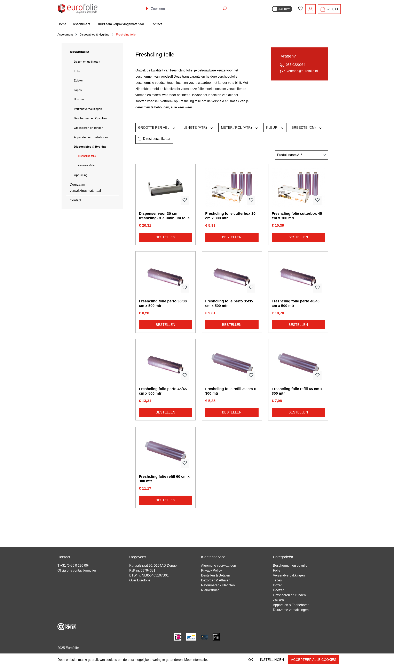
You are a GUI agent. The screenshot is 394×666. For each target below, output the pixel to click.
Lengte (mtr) (195, 127)
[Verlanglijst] (300, 8)
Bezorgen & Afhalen (215, 580)
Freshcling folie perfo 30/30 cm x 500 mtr (163, 303)
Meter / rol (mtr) (237, 127)
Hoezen (79, 99)
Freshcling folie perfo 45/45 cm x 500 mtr (163, 391)
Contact (75, 200)
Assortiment (79, 52)
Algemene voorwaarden (218, 565)
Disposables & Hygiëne (90, 146)
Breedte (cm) (304, 127)
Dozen (278, 585)
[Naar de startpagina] (77, 8)
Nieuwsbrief (210, 590)
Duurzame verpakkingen (291, 610)
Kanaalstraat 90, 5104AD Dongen (154, 565)
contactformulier (84, 570)
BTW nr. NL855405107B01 (149, 575)
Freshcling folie (87, 156)
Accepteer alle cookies (313, 659)
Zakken (79, 80)
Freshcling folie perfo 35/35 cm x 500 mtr (229, 303)
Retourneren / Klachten (218, 585)
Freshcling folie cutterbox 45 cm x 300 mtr (297, 215)
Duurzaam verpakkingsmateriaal (85, 187)
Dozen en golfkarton (87, 61)
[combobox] (187, 9)
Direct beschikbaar (156, 138)
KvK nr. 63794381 (142, 570)
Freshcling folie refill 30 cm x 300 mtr (230, 391)
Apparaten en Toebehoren (91, 137)
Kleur (272, 127)
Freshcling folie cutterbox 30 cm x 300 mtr (230, 215)
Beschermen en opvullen (291, 565)
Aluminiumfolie (86, 165)
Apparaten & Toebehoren (291, 605)
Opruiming (80, 175)
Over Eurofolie (139, 580)
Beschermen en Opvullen (90, 118)
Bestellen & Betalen (215, 575)
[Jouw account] (310, 9)
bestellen (165, 237)
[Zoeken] (224, 8)
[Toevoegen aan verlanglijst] (185, 200)
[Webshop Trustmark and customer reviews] (66, 626)
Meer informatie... (196, 659)
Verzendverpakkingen (88, 108)
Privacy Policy (211, 570)
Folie (77, 71)
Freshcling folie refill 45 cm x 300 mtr (297, 391)
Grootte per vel (154, 127)
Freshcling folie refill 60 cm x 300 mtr (164, 478)
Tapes (78, 90)
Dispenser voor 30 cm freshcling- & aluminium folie (164, 215)
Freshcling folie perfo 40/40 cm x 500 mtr (296, 303)
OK (250, 659)
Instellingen (272, 659)
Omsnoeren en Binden (88, 127)
